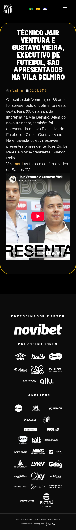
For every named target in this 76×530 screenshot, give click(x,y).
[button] (64, 8)
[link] (13, 8)
